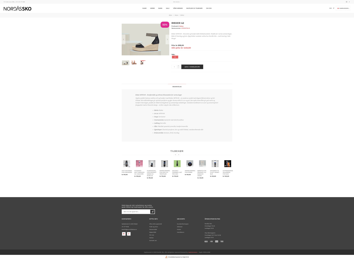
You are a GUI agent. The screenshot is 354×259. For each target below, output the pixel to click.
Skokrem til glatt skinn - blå (202, 172)
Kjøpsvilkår (152, 232)
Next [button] (178, 154)
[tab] (177, 86)
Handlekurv (180, 232)
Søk (333, 8)
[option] (127, 168)
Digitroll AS (186, 257)
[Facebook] (129, 234)
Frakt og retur (153, 226)
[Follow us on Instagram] (124, 234)
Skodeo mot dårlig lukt (227, 171)
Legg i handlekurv (192, 67)
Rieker (181, 26)
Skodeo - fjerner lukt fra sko (164, 172)
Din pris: (176, 48)
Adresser (179, 226)
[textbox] (327, 8)
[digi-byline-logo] (166, 257)
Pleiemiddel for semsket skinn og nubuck (139, 173)
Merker (151, 237)
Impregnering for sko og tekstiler (152, 172)
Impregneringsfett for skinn (177, 171)
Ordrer (179, 229)
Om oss (151, 235)
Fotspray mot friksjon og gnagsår (127, 172)
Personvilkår (153, 229)
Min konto (176, 2)
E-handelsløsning (172, 257)
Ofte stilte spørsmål (155, 224)
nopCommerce (192, 252)
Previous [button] (175, 154)
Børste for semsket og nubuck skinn (189, 173)
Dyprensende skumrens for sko (215, 172)
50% (164, 24)
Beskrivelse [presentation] (177, 86)
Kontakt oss (153, 240)
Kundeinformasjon (183, 224)
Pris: (173, 45)
